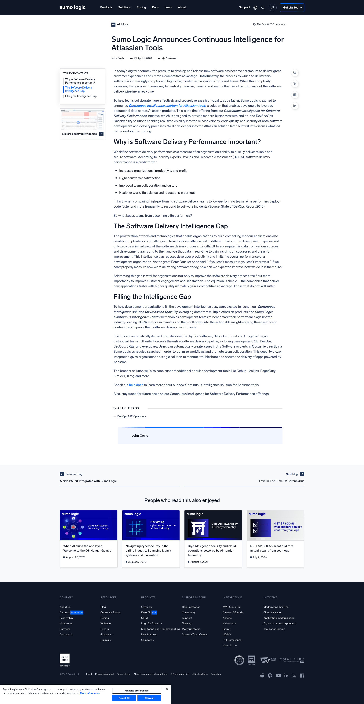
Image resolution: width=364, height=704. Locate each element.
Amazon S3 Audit (233, 612)
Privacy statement (104, 674)
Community (188, 612)
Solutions (124, 7)
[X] (295, 84)
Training (186, 623)
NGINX (227, 634)
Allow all (149, 698)
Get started (290, 7)
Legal (89, 674)
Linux (226, 629)
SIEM (144, 618)
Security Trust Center (194, 634)
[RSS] (295, 73)
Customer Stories (110, 612)
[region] (85, 694)
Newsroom (66, 623)
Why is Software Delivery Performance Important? (80, 81)
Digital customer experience (280, 623)
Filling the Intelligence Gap (80, 96)
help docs (136, 385)
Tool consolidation (274, 629)
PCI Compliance (232, 640)
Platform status (191, 629)
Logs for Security (151, 623)
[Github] (262, 675)
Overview (146, 607)
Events (104, 629)
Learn (168, 7)
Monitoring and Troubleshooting (160, 629)
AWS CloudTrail (232, 607)
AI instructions (199, 674)
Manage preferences (136, 690)
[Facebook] (295, 95)
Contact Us (66, 634)
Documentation (191, 607)
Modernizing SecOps (276, 607)
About (182, 7)
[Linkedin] (295, 106)
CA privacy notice (180, 674)
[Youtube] (278, 675)
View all (227, 645)
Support (244, 7)
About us (65, 607)
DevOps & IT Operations (271, 24)
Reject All (124, 698)
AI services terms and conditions (150, 674)
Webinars (105, 623)
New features (149, 634)
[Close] (167, 689)
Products (106, 7)
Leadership (66, 618)
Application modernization (279, 618)
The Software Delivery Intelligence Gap (78, 89)
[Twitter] (294, 675)
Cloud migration (273, 612)
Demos (104, 618)
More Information (90, 693)
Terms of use (123, 674)
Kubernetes (230, 623)
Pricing (141, 7)
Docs (155, 7)
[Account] (273, 7)
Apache (227, 618)
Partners (65, 629)
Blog (103, 607)
